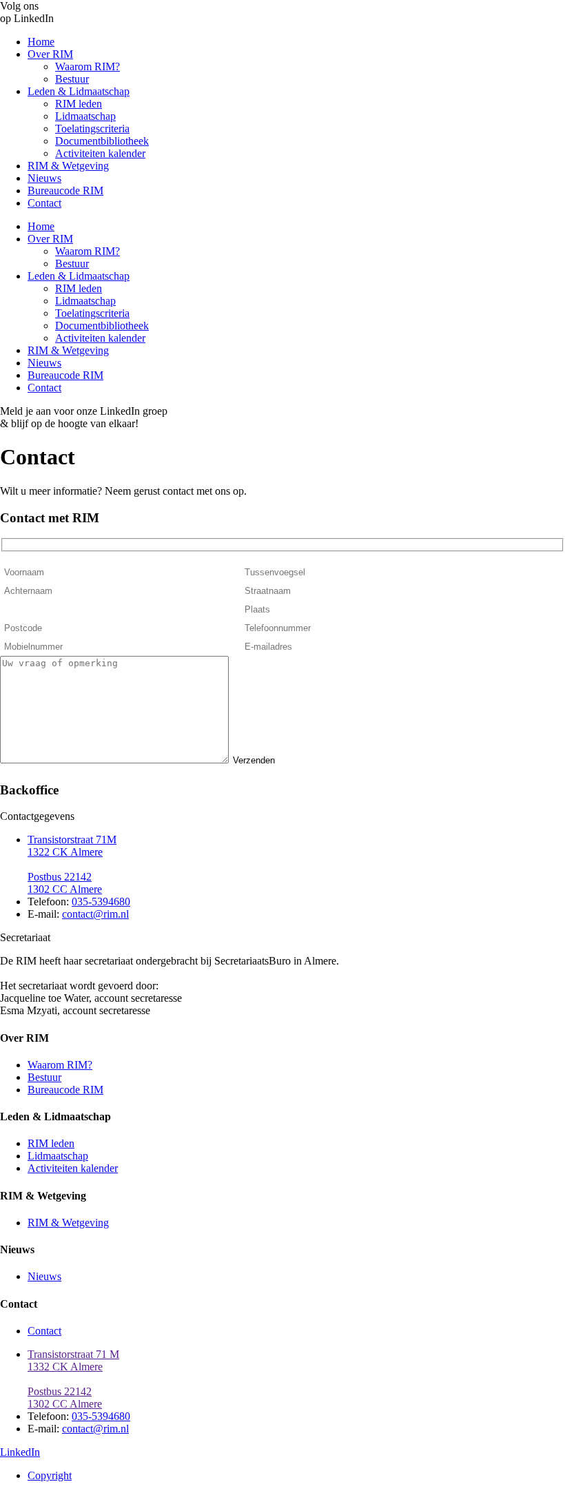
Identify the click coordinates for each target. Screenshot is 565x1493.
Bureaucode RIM (65, 190)
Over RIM (50, 54)
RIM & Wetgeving (68, 166)
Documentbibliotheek (102, 141)
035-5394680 (101, 901)
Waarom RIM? (87, 66)
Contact (44, 203)
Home (41, 42)
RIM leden (78, 104)
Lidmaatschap (85, 116)
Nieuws (44, 178)
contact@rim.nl (95, 914)
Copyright (50, 1475)
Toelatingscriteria (92, 128)
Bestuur (72, 79)
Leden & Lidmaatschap (79, 91)
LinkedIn (20, 1452)
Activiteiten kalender (100, 153)
